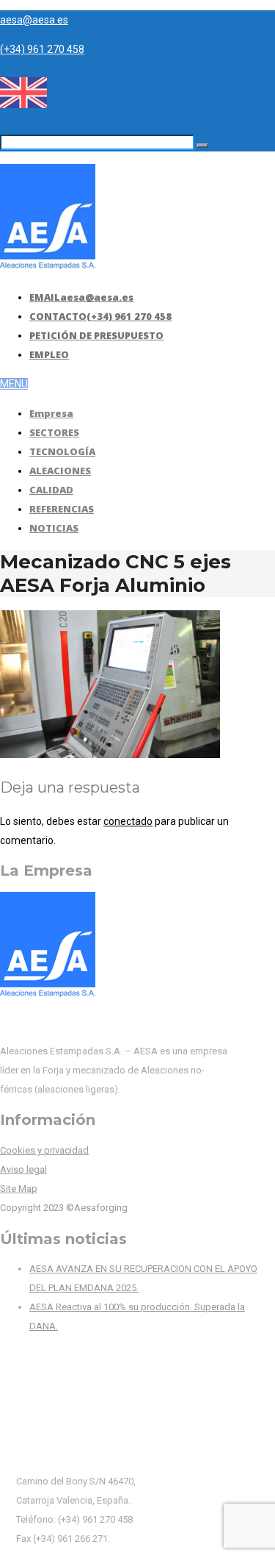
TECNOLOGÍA (62, 451)
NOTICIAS (53, 528)
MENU (14, 384)
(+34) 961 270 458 (42, 49)
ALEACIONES (60, 470)
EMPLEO (49, 354)
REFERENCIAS (61, 508)
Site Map (18, 1188)
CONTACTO (100, 316)
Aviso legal (23, 1169)
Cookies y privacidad (44, 1150)
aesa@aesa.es (34, 20)
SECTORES (54, 432)
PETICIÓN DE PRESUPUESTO (96, 335)
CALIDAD (51, 489)
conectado (128, 821)
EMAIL (81, 297)
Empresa (51, 413)
